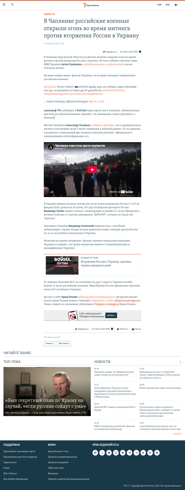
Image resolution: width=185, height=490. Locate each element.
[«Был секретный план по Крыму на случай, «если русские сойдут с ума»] (47, 391)
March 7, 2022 (96, 101)
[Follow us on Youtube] (109, 452)
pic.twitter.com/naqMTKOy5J (86, 94)
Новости (49, 14)
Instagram (114, 304)
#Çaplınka (50, 87)
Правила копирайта (58, 462)
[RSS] (143, 452)
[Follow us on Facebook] (95, 452)
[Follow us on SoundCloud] (136, 452)
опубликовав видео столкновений (103, 64)
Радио (6, 468)
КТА (168, 5)
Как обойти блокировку (15, 479)
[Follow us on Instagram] (116, 452)
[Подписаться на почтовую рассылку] (157, 452)
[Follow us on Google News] (122, 452)
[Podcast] (150, 452)
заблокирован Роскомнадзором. (96, 297)
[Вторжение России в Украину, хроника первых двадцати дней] (62, 265)
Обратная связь (56, 468)
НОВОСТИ (102, 362)
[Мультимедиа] (176, 5)
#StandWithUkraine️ (113, 90)
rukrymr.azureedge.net (127, 300)
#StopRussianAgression (57, 94)
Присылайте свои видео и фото (19, 451)
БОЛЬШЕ (177, 434)
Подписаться (9, 462)
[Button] (110, 52)
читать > (111, 315)
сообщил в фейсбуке (102, 125)
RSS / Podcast (10, 473)
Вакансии (53, 473)
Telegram (100, 304)
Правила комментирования (62, 457)
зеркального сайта (102, 300)
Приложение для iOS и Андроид (20, 457)
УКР (159, 5)
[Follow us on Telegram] (129, 452)
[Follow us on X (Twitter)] (102, 452)
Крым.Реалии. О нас (58, 451)
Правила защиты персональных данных (68, 479)
